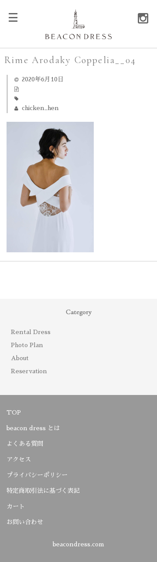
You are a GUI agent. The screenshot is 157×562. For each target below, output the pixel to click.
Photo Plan (27, 345)
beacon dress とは (33, 428)
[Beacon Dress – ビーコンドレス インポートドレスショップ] (78, 33)
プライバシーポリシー (37, 475)
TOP (14, 412)
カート (16, 506)
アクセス (19, 459)
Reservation (29, 371)
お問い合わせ (25, 522)
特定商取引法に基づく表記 (43, 491)
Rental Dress (31, 332)
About (20, 358)
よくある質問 (25, 444)
